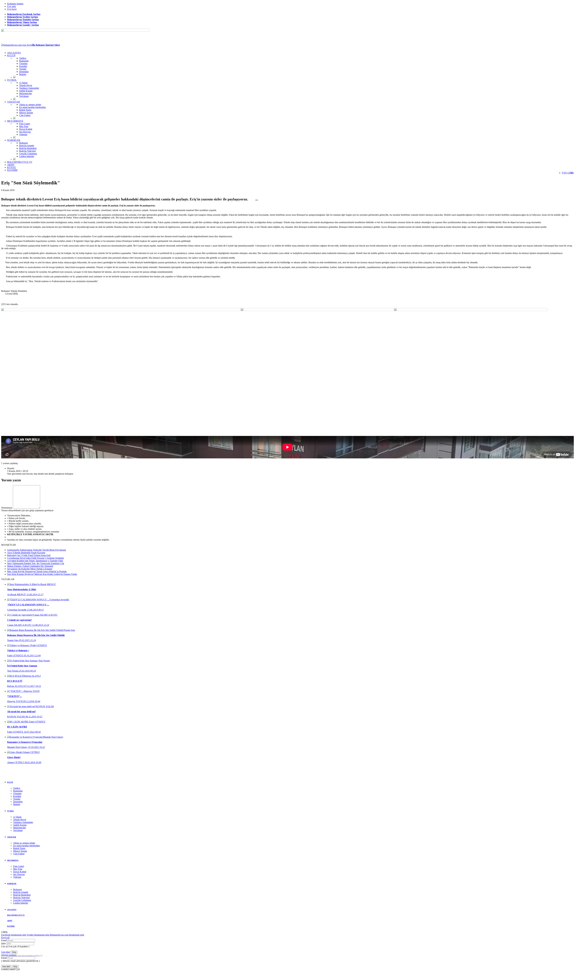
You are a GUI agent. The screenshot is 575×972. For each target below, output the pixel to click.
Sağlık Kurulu (25, 90)
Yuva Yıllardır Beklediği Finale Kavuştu (26, 552)
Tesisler (22, 69)
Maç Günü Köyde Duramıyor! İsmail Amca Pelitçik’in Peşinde (37, 571)
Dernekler (24, 71)
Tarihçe (22, 58)
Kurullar (23, 66)
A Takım (23, 82)
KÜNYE (11, 167)
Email (4, 940)
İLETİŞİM (12, 170)
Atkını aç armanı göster (30, 104)
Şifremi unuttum (22, 955)
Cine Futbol (24, 115)
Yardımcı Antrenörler (29, 88)
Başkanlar (24, 61)
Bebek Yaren (25, 110)
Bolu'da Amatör (26, 145)
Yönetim (23, 63)
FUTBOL (12, 80)
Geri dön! (5, 952)
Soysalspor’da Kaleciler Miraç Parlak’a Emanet (29, 568)
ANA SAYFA (14, 52)
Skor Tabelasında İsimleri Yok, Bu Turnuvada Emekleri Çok (35, 563)
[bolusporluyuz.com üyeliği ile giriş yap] (26, 507)
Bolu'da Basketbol (28, 148)
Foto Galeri (24, 123)
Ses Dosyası (25, 131)
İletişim (22, 74)
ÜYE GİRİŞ (568, 173)
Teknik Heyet (25, 85)
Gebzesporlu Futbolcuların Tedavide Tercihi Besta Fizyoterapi (36, 550)
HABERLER (13, 140)
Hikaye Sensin (26, 112)
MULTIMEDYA (15, 121)
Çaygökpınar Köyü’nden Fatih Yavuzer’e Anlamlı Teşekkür (35, 558)
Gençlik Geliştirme (28, 153)
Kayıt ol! (5, 937)
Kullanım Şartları (15, 3)
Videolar (23, 134)
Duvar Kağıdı (25, 129)
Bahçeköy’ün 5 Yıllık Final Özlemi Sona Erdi (28, 555)
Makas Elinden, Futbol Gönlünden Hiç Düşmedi (30, 566)
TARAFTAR (13, 102)
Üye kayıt (11, 9)
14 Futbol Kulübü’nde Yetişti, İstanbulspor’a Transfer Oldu (35, 560)
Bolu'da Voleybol (27, 151)
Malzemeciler (25, 93)
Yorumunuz (6, 507)
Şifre (3, 943)
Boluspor (23, 143)
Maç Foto (23, 126)
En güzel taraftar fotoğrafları (32, 107)
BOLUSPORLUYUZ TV (19, 162)
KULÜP (11, 55)
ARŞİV (11, 164)
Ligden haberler (26, 156)
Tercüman (24, 96)
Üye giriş (11, 6)
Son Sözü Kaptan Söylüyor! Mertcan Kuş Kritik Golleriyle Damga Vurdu (42, 574)
